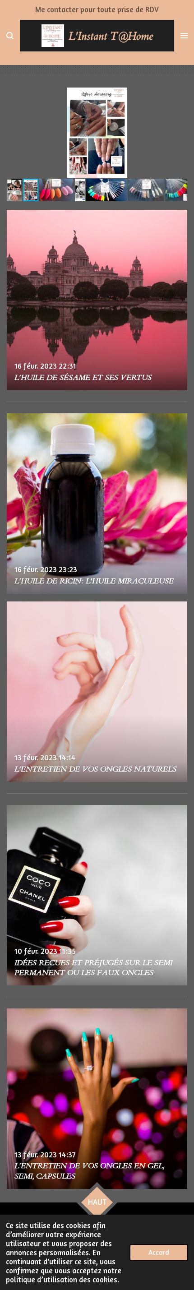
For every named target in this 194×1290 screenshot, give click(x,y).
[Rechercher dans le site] (10, 35)
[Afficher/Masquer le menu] (184, 35)
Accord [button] (158, 1252)
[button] (179, 95)
